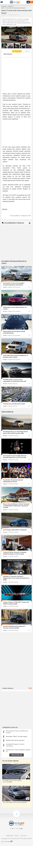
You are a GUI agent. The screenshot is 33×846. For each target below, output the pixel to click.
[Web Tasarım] (11, 841)
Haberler (10, 6)
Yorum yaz (18, 51)
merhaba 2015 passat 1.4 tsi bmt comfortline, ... (15, 745)
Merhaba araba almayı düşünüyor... (15, 740)
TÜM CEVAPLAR (16, 755)
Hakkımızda (9, 835)
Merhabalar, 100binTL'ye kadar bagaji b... (17, 736)
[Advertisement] (16, 76)
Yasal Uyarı (23, 835)
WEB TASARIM (5, 841)
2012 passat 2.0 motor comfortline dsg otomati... (17, 731)
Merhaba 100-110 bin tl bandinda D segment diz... (18, 750)
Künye (17, 835)
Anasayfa (4, 6)
